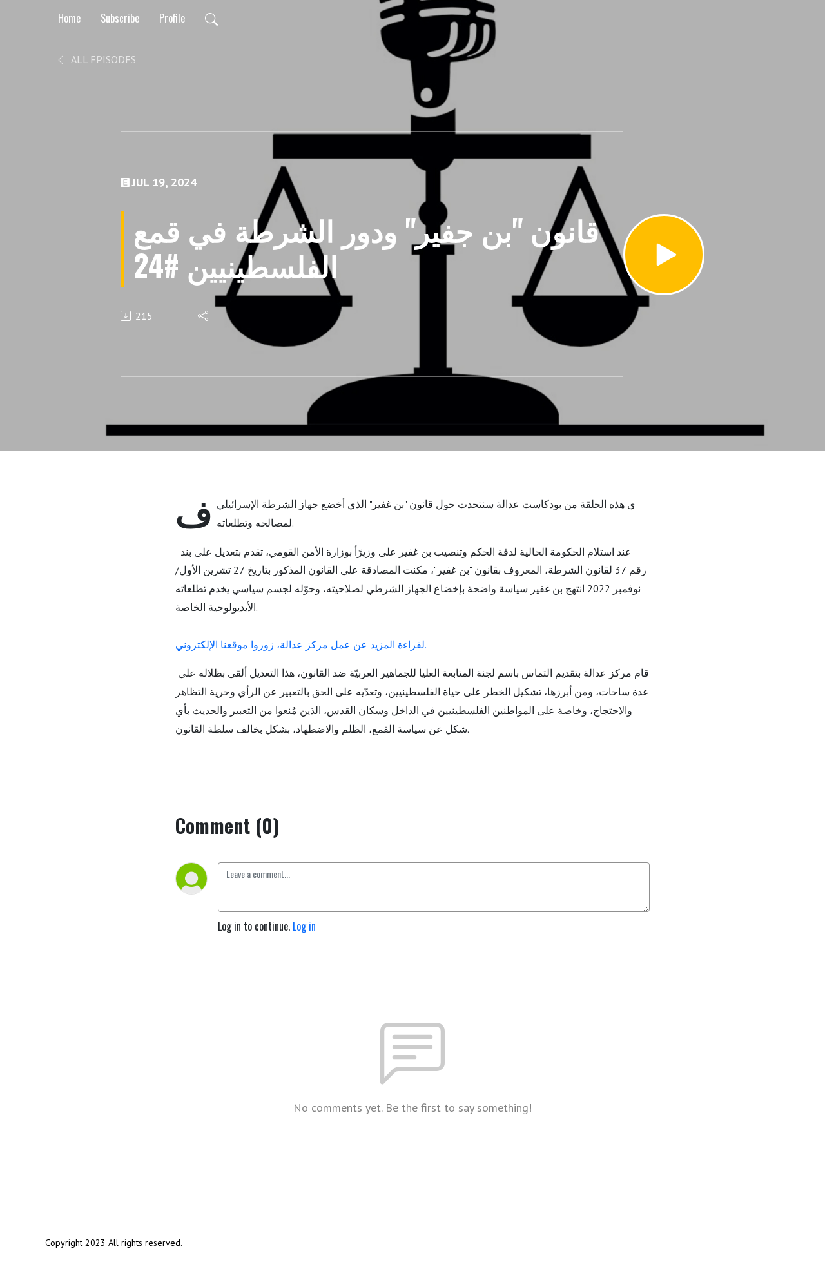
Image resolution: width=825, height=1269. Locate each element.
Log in (304, 926)
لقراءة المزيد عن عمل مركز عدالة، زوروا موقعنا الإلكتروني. (301, 644)
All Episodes (102, 59)
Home (69, 18)
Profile (172, 18)
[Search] (211, 18)
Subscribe (120, 18)
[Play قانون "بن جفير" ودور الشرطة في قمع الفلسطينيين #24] (663, 254)
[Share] (204, 315)
